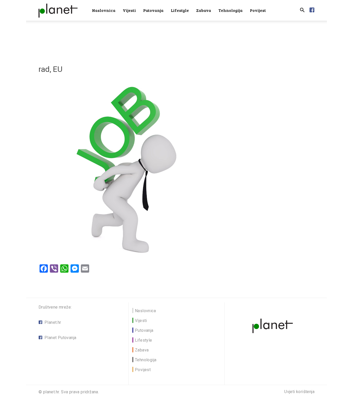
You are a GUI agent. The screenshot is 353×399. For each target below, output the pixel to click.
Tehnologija (230, 10)
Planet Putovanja (60, 337)
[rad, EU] (128, 257)
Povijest (258, 10)
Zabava (203, 10)
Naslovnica (104, 10)
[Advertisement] (176, 38)
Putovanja (153, 10)
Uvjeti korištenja (299, 391)
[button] (302, 10)
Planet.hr (52, 322)
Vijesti (129, 10)
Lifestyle (180, 10)
